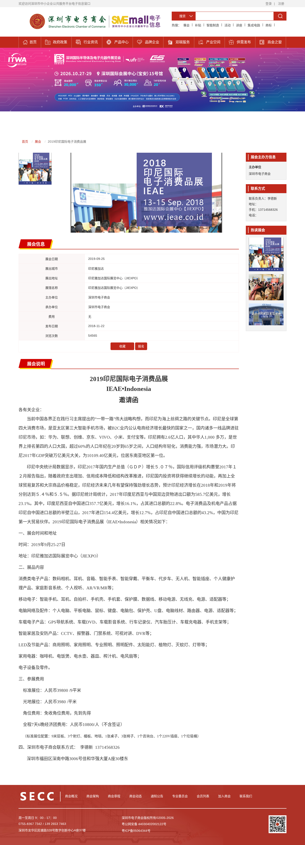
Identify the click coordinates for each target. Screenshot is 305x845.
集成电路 (254, 25)
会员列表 (203, 796)
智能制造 (213, 25)
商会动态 (135, 796)
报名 (141, 346)
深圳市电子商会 (260, 173)
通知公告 (157, 796)
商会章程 (114, 796)
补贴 (198, 25)
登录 (268, 3)
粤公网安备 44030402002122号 (144, 824)
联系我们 (246, 796)
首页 (25, 141)
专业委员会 (180, 796)
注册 (281, 3)
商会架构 (92, 796)
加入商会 (224, 796)
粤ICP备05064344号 (136, 830)
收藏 (122, 346)
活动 (227, 25)
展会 (186, 25)
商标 (268, 25)
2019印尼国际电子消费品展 (67, 141)
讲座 (239, 25)
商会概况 (71, 796)
